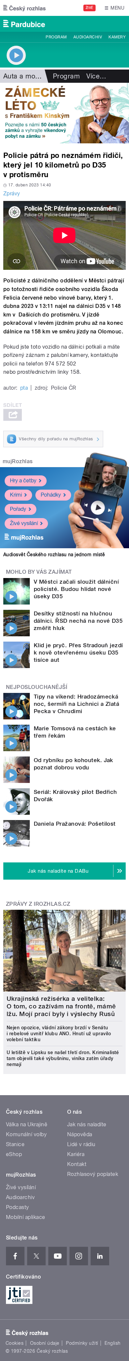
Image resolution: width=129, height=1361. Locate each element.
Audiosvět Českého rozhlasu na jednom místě (54, 554)
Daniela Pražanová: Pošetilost (75, 823)
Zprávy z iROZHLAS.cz (38, 904)
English (112, 1343)
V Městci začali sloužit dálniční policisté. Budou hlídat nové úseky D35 (76, 589)
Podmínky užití (82, 1343)
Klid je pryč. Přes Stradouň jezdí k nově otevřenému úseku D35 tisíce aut (78, 652)
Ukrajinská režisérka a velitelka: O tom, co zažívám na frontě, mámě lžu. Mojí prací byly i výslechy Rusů (61, 1006)
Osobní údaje (45, 1343)
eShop (14, 1154)
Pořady (18, 509)
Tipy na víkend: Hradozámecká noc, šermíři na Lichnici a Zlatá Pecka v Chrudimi (76, 703)
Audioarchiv (87, 37)
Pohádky (51, 495)
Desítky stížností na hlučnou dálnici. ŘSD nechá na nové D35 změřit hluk (78, 620)
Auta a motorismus (32, 76)
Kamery (117, 37)
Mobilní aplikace (25, 1217)
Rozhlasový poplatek (92, 1174)
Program (56, 37)
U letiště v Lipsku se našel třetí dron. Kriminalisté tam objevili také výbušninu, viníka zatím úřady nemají (63, 1058)
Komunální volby (26, 1134)
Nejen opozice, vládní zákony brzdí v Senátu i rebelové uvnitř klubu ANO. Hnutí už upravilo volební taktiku (59, 1033)
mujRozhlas (18, 461)
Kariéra (75, 1154)
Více (96, 76)
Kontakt (76, 1164)
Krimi (16, 495)
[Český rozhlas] (24, 8)
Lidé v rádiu (81, 1144)
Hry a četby (23, 480)
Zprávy (11, 193)
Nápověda (79, 1134)
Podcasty (17, 1207)
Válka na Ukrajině (26, 1124)
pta (24, 388)
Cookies (14, 1343)
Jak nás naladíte (87, 1124)
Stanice (15, 1144)
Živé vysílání (24, 523)
